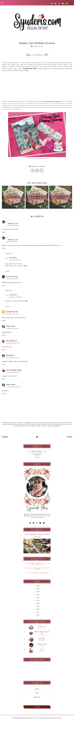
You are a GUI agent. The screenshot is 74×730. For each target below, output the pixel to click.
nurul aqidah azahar (13, 370)
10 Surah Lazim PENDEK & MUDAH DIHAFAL (37, 573)
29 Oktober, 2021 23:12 (15, 297)
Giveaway (42, 166)
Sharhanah (10, 355)
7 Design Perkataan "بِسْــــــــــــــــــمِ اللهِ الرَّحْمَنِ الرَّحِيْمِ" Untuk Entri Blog (37, 563)
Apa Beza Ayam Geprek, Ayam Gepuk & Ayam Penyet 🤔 (37, 568)
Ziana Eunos (10, 326)
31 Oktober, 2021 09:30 (12, 328)
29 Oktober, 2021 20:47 (12, 278)
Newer (5, 437)
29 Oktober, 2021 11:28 (12, 225)
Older (69, 437)
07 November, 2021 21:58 (13, 386)
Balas (4, 232)
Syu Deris (13, 258)
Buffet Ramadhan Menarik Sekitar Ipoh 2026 (37, 535)
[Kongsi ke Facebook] (32, 170)
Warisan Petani (12, 276)
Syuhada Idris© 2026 (26, 718)
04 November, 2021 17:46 (13, 357)
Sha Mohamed (11, 341)
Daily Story (34, 166)
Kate (60, 718)
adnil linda (42, 638)
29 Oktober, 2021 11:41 (15, 260)
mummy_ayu (13, 223)
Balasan (9, 253)
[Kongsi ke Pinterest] (41, 170)
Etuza (42, 649)
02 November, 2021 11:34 (13, 343)
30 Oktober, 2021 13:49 (12, 314)
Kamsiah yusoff (12, 311)
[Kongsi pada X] (37, 170)
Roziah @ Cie (42, 626)
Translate (37, 457)
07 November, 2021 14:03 (13, 372)
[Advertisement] (37, 86)
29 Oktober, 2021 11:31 (12, 241)
